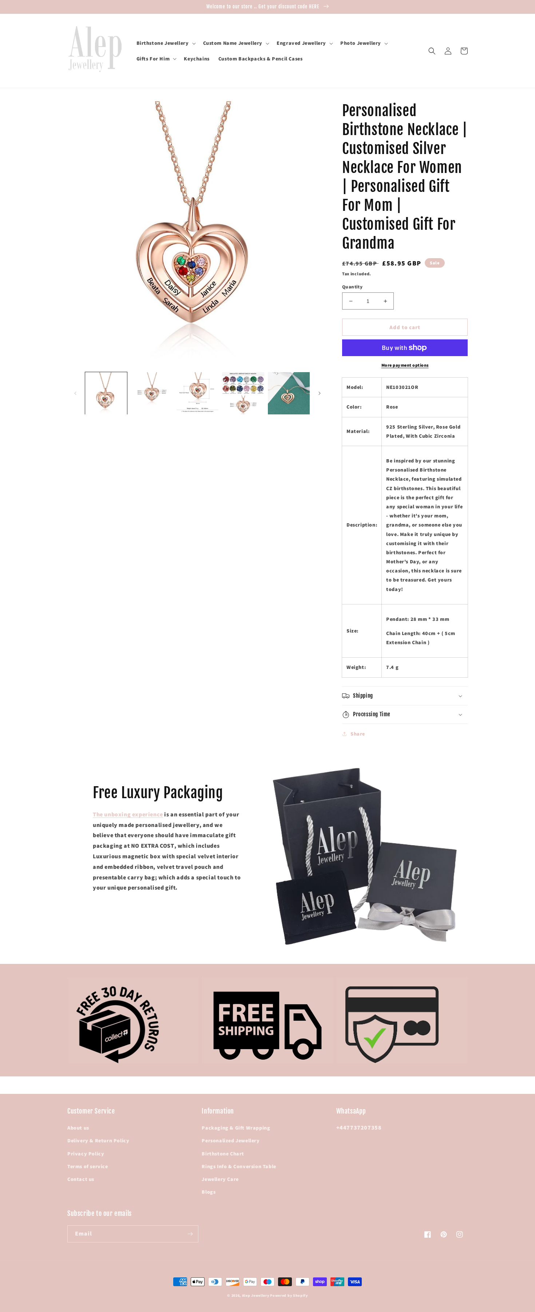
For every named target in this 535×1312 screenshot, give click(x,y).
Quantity (352, 287)
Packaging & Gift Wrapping (236, 1127)
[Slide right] (320, 393)
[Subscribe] (190, 1233)
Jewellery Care (220, 1179)
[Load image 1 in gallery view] (106, 393)
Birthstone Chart (223, 1153)
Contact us (80, 1179)
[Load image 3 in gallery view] (197, 393)
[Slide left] (75, 393)
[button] (165, 43)
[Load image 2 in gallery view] (152, 393)
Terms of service (87, 1166)
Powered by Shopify (289, 1295)
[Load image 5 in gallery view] (289, 393)
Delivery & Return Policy (98, 1140)
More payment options (405, 365)
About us (78, 1127)
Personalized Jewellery (230, 1140)
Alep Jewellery (256, 1295)
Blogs (208, 1192)
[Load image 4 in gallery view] (243, 393)
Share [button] (357, 733)
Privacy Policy (85, 1153)
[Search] (432, 51)
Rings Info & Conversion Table (239, 1166)
